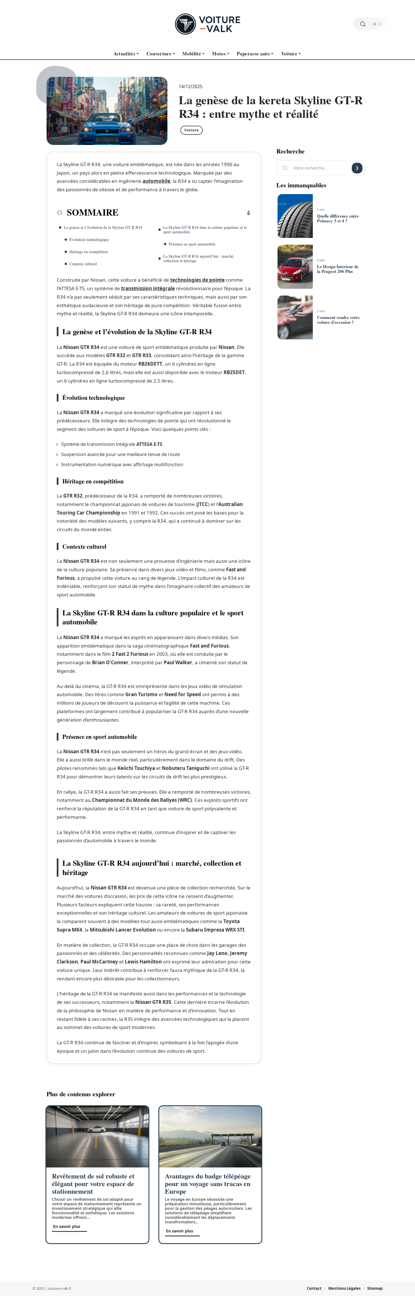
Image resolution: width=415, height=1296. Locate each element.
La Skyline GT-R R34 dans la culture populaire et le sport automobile (205, 230)
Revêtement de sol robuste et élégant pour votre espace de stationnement (93, 1183)
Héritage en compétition (88, 251)
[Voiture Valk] (207, 24)
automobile (156, 181)
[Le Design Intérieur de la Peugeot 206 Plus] (295, 267)
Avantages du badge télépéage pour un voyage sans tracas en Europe (208, 1183)
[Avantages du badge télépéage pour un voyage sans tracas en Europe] (210, 1136)
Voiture (191, 130)
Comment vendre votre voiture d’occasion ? (338, 319)
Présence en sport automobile (192, 244)
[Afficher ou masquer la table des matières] (184, 213)
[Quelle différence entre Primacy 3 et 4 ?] (295, 216)
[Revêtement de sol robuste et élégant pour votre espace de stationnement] (97, 1136)
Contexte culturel (83, 263)
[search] (362, 24)
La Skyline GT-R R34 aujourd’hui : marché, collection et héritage (198, 258)
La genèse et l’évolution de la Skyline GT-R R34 (103, 227)
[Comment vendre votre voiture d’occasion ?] (295, 318)
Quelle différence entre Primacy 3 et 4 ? (338, 218)
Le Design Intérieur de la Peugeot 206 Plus (338, 268)
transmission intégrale (148, 288)
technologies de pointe (197, 280)
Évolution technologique (89, 239)
